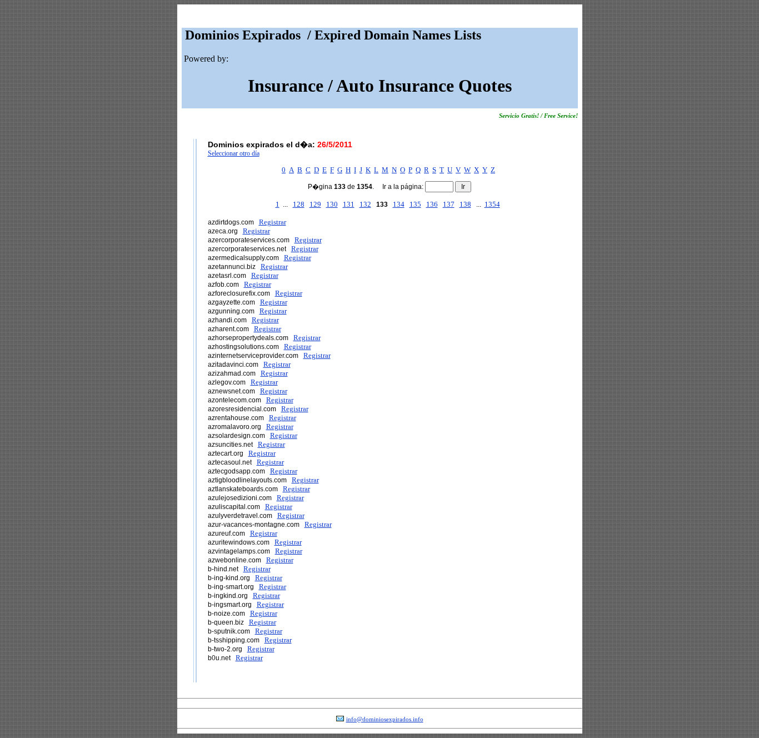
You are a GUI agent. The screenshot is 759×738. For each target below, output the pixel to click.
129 (315, 204)
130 (332, 204)
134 (399, 204)
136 (432, 204)
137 (449, 204)
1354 (492, 204)
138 (465, 204)
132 (365, 204)
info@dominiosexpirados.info (384, 719)
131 (348, 204)
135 (415, 204)
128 (298, 204)
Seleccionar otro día (233, 153)
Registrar (272, 222)
